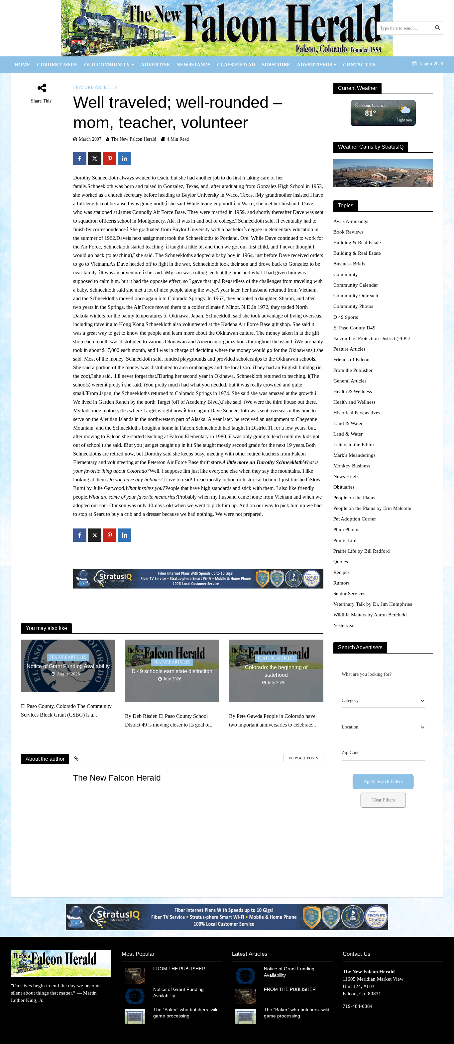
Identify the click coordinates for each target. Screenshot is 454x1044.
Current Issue (57, 64)
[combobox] (383, 701)
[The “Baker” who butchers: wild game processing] (135, 1015)
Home (22, 64)
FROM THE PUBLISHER (180, 968)
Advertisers (314, 64)
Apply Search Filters (383, 781)
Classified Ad (236, 64)
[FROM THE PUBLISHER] (135, 975)
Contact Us (359, 64)
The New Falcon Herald (133, 139)
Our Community (107, 64)
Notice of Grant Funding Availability (68, 666)
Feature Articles (95, 87)
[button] (227, 917)
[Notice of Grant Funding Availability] (135, 995)
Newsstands (193, 64)
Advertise (155, 64)
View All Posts (303, 758)
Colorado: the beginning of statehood (276, 671)
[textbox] (350, 701)
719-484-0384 (358, 1006)
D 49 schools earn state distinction (172, 671)
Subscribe (276, 64)
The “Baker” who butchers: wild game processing (186, 1012)
